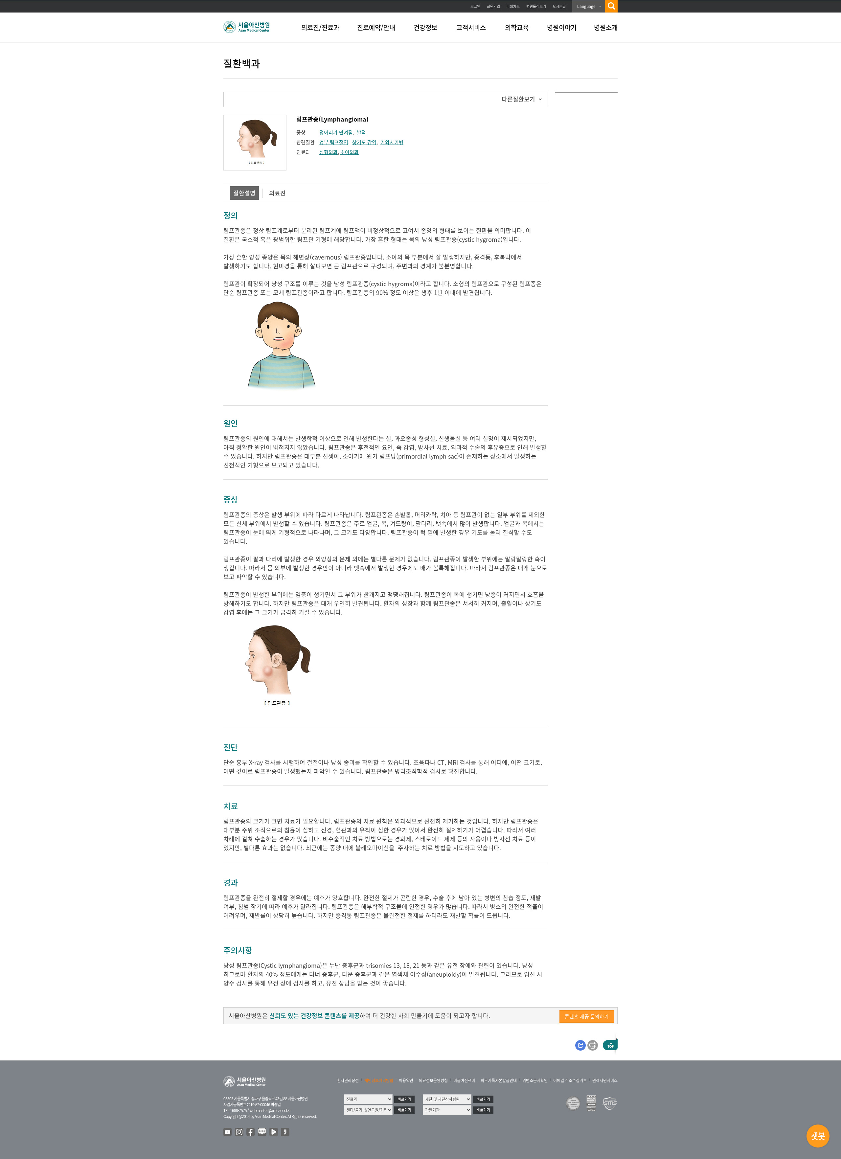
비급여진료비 (464, 1080)
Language (586, 6)
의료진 (277, 193)
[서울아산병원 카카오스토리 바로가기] (285, 1132)
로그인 (475, 6)
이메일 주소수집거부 (570, 1080)
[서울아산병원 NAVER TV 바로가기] (274, 1132)
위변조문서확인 (535, 1080)
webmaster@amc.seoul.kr (270, 1110)
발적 (361, 132)
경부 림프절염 (333, 142)
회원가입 (493, 6)
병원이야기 (562, 27)
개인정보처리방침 (378, 1080)
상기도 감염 (364, 142)
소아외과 (349, 152)
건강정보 (425, 27)
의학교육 (517, 27)
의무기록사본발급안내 (499, 1080)
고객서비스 (471, 27)
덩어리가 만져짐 (336, 132)
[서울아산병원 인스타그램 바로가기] (239, 1132)
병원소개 (606, 27)
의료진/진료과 (320, 27)
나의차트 (513, 6)
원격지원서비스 (605, 1080)
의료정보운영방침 (433, 1080)
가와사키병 (391, 142)
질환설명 (244, 193)
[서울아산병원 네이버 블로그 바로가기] (262, 1132)
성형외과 (328, 152)
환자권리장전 (348, 1080)
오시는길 (559, 6)
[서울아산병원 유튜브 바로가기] (228, 1132)
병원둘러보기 (536, 6)
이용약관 (406, 1080)
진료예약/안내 (376, 27)
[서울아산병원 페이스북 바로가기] (251, 1132)
